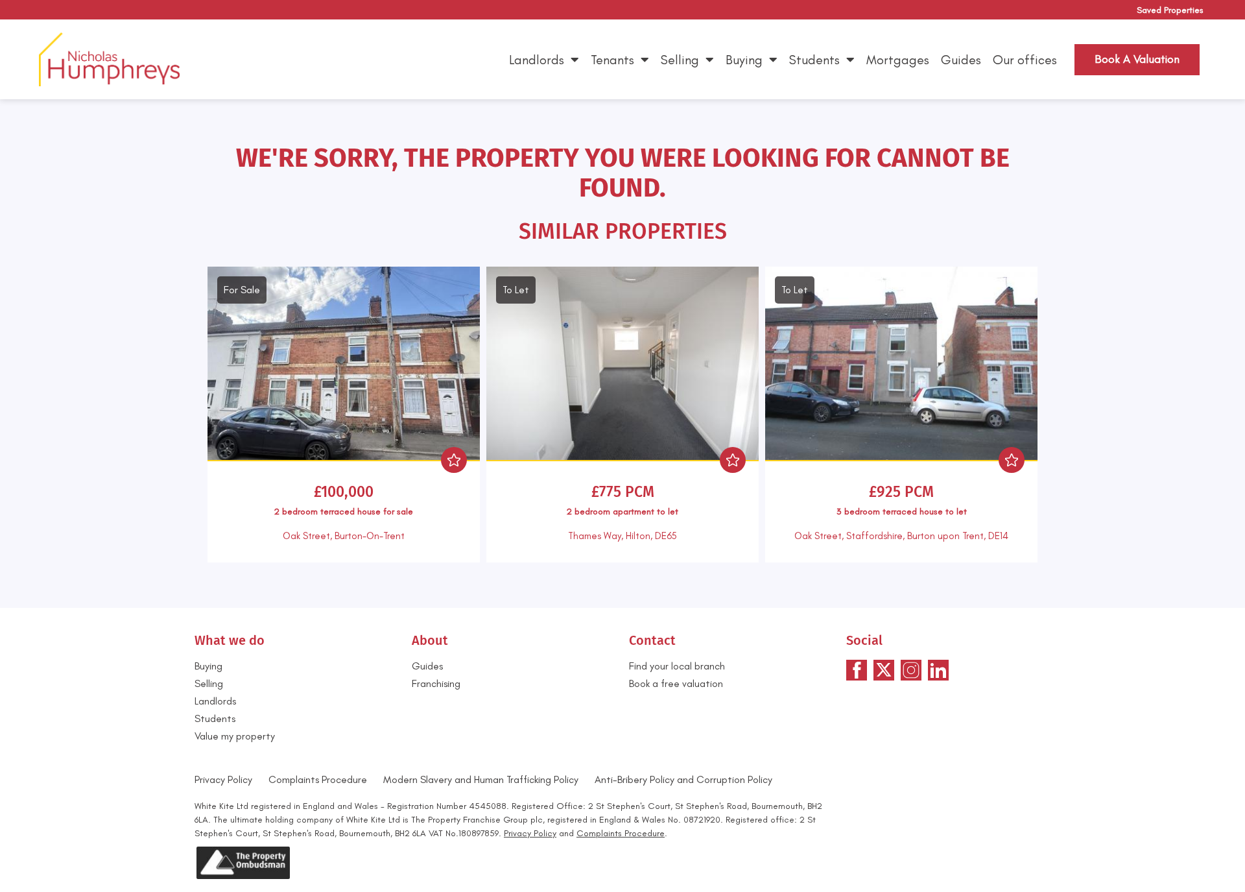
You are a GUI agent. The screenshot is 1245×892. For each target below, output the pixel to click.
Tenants (612, 59)
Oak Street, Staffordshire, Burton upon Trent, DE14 (901, 536)
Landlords (536, 59)
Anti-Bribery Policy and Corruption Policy (685, 779)
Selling (680, 59)
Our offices (1025, 59)
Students (814, 59)
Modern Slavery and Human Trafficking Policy (480, 779)
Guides (961, 59)
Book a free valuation (676, 683)
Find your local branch (677, 666)
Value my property (235, 736)
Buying (744, 59)
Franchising (436, 683)
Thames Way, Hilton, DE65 (622, 536)
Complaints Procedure (317, 779)
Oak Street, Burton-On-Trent (344, 536)
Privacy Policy (223, 779)
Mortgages (897, 59)
